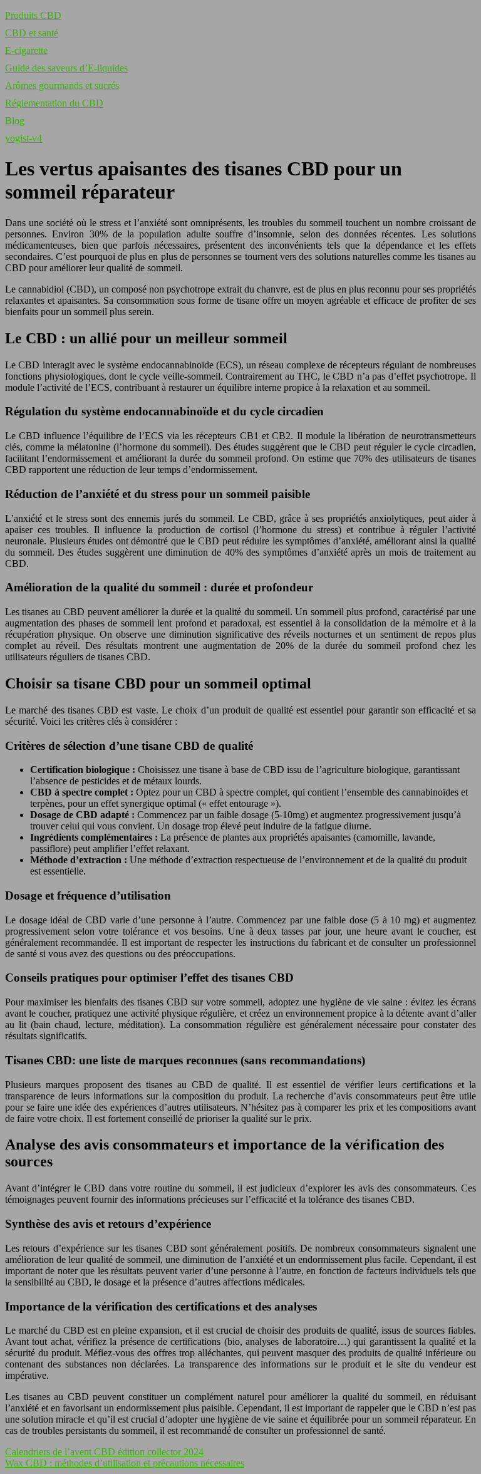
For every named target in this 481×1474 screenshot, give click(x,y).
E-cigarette (26, 50)
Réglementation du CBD (54, 103)
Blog (14, 120)
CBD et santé (31, 33)
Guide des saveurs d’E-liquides (66, 68)
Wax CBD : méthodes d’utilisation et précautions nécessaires (124, 1463)
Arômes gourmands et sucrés (62, 85)
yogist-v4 (23, 138)
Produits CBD (33, 15)
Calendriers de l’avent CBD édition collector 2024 (104, 1451)
